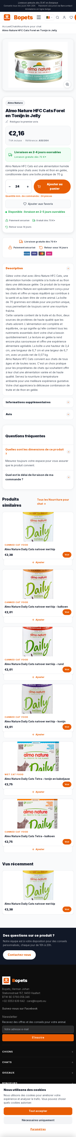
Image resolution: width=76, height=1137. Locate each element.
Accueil (6, 26)
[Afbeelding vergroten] (67, 84)
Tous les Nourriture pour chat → (53, 501)
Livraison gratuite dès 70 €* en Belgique (38, 2)
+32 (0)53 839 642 (13, 1001)
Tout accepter (38, 1111)
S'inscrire (38, 1037)
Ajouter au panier (55, 186)
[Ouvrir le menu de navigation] (38, 17)
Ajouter (40, 562)
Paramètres (38, 1129)
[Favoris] (71, 17)
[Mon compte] (64, 17)
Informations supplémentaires (28, 402)
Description (14, 268)
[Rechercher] (57, 17)
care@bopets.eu (36, 1001)
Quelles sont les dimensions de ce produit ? (34, 452)
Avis (9, 414)
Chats (14, 26)
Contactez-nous (19, 955)
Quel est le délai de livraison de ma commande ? (29, 477)
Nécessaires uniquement (38, 1120)
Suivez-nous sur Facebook (19, 1008)
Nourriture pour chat (29, 26)
